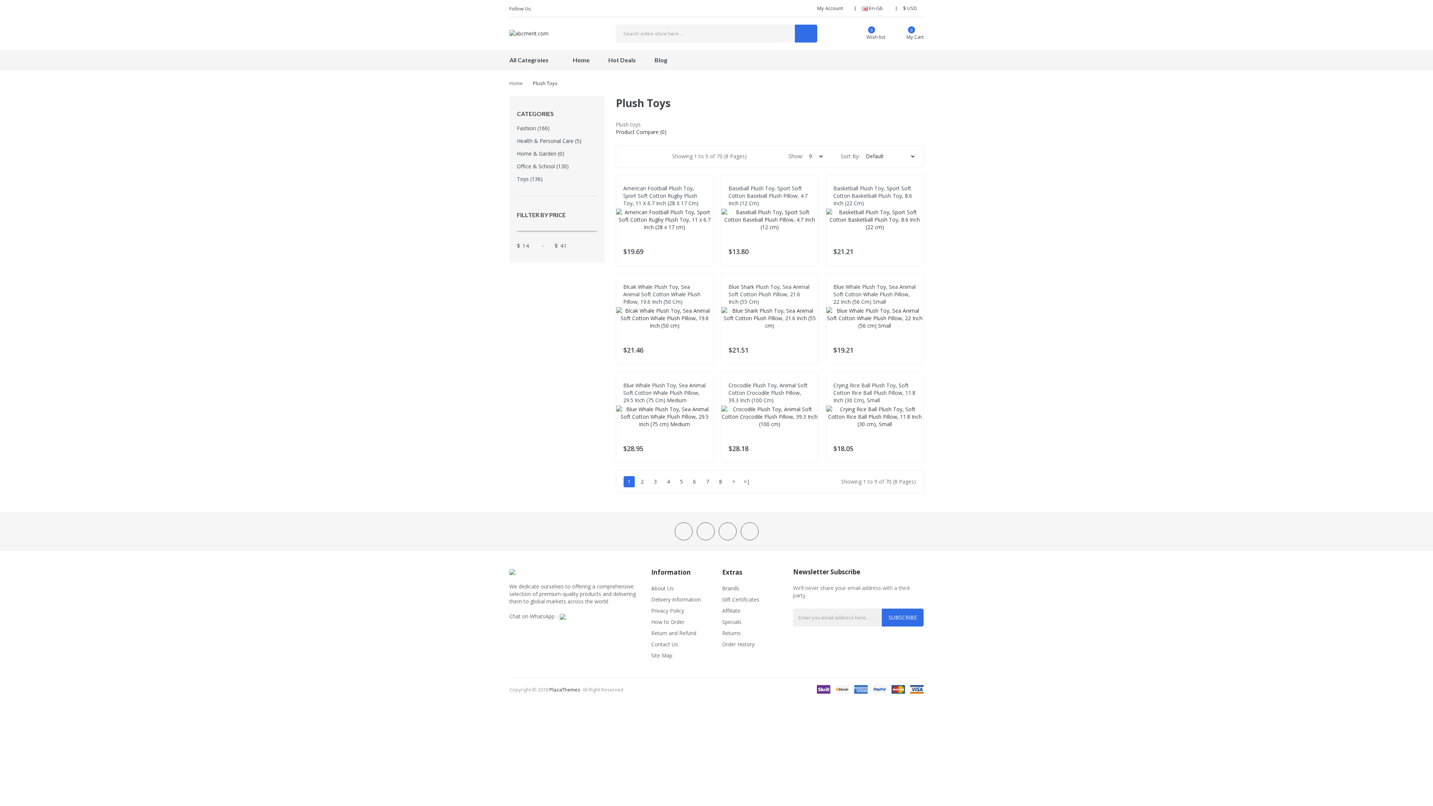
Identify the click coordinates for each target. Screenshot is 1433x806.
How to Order (667, 621)
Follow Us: (520, 8)
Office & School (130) (543, 166)
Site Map (661, 655)
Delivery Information (676, 599)
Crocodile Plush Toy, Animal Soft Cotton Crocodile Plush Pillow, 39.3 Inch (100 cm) (768, 393)
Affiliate (731, 610)
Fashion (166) (533, 128)
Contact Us (664, 644)
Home (516, 83)
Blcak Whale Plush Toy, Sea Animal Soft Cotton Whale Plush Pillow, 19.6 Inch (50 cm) (661, 294)
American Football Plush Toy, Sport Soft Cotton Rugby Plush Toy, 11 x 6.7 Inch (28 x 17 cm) (661, 196)
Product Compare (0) (641, 131)
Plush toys (545, 83)
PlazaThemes (564, 689)
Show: (796, 156)
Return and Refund (673, 633)
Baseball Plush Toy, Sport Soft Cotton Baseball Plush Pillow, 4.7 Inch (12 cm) (768, 196)
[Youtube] (578, 8)
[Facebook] (540, 8)
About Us (662, 588)
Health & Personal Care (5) (549, 140)
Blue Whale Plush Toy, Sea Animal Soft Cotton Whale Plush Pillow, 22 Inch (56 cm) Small (874, 294)
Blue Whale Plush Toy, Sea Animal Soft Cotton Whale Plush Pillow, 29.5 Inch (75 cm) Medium (664, 393)
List (656, 156)
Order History (738, 644)
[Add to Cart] (703, 249)
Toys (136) (530, 178)
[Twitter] (552, 8)
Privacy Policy (667, 610)
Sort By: (850, 156)
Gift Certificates (740, 599)
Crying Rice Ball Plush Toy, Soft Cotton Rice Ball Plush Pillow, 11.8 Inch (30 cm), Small (874, 393)
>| (747, 481)
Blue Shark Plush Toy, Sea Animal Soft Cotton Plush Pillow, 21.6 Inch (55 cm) (768, 294)
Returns (731, 633)
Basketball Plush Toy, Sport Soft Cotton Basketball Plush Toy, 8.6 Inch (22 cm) (872, 196)
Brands (730, 588)
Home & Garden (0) (540, 153)
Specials (732, 621)
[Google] (565, 8)
